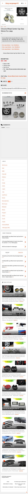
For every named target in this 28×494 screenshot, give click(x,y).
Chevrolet (4, 174)
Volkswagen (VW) (6, 227)
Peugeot (4, 212)
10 (4, 460)
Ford (3, 180)
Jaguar (3, 189)
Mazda (3, 198)
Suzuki (3, 218)
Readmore (21, 301)
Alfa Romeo (4, 165)
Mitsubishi (4, 206)
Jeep (5, 26)
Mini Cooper (4, 203)
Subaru (3, 215)
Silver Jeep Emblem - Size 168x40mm (11, 47)
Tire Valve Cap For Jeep (9, 105)
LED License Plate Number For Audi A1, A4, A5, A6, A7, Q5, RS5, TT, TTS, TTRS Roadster (13, 312)
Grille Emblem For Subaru (8, 483)
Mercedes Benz (5, 200)
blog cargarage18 (12, 3)
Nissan (3, 209)
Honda (3, 183)
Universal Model (5, 224)
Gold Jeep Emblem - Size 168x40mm (10, 49)
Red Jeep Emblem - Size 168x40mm (10, 45)
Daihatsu (4, 177)
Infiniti (3, 186)
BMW (3, 171)
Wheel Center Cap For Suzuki (20, 487)
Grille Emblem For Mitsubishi (8, 487)
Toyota (3, 221)
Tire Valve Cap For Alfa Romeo (20, 481)
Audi (3, 168)
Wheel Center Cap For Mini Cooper (20, 484)
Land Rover (4, 195)
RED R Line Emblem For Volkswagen (14, 333)
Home (2, 26)
